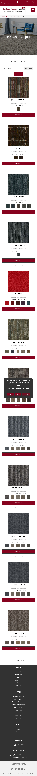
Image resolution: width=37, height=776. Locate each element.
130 (21, 661)
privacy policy (21, 388)
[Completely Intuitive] (17, 642)
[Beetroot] (17, 303)
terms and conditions (12, 389)
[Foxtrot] (18, 232)
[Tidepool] (18, 184)
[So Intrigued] (18, 620)
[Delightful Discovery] (18, 329)
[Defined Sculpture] (13, 400)
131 (23, 661)
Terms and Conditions (15, 773)
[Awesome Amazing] (23, 351)
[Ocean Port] (13, 206)
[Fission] (23, 448)
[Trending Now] (12, 545)
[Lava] (17, 448)
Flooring (8, 16)
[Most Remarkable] (12, 351)
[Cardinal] (18, 281)
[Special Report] (17, 545)
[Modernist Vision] (17, 351)
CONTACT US (18, 740)
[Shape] (18, 426)
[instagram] (25, 769)
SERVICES (18, 692)
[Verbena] (23, 303)
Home (3, 16)
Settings (26, 394)
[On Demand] (28, 545)
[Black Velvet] (21, 157)
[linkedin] (19, 769)
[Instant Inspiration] (28, 642)
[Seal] (28, 448)
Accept (10, 394)
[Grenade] (12, 448)
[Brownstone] (18, 206)
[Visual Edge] (8, 400)
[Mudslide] (18, 87)
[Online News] (18, 523)
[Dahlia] (12, 303)
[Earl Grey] (23, 206)
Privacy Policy (25, 773)
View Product (18, 115)
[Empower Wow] (23, 642)
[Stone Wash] (28, 303)
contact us (21, 744)
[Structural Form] (29, 400)
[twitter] (16, 769)
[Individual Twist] (18, 400)
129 (18, 661)
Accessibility (6, 773)
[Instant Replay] (23, 545)
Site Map (32, 773)
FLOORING (19, 667)
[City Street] (29, 206)
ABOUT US (18, 725)
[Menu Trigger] (33, 10)
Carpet (13, 16)
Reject (18, 394)
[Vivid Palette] (28, 351)
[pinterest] (22, 769)
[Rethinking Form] (23, 400)
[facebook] (12, 769)
